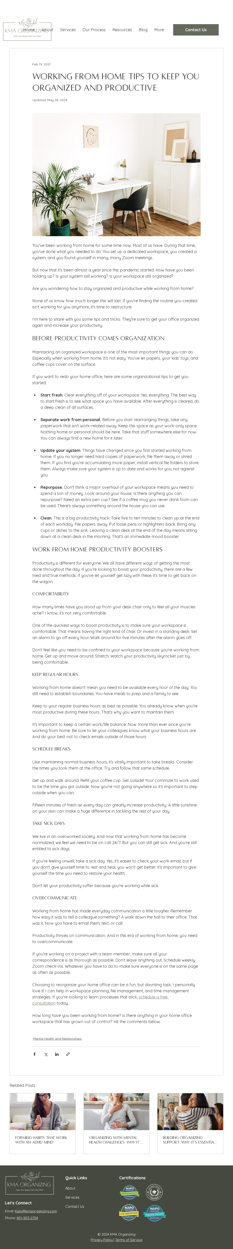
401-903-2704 (27, 1218)
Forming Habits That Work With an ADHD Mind (41, 1140)
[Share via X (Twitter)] (45, 1054)
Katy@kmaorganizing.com (36, 1211)
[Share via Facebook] (34, 1054)
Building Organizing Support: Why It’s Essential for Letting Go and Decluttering (189, 1140)
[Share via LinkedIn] (57, 1054)
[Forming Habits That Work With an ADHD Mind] (43, 1111)
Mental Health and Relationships (57, 1039)
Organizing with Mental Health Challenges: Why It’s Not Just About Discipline (115, 1140)
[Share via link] (68, 1054)
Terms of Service (128, 1240)
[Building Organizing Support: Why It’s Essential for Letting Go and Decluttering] (190, 1111)
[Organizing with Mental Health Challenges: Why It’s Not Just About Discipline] (116, 1111)
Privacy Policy (102, 1240)
